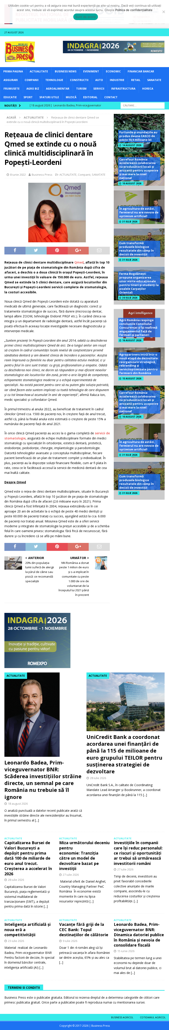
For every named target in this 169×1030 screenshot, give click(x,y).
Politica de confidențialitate (133, 10)
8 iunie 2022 (18, 175)
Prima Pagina (13, 71)
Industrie (117, 80)
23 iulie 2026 (16, 941)
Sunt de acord (85, 17)
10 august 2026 (131, 183)
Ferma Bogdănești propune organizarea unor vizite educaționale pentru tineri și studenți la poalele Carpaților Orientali (139, 283)
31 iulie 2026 (129, 221)
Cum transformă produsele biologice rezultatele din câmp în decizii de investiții (136, 248)
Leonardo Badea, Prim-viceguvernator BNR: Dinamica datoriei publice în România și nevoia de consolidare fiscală (139, 935)
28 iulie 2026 (98, 778)
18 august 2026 (18, 804)
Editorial (90, 97)
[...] (37, 820)
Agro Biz (32, 88)
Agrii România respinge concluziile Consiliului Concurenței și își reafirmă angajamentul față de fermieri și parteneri (138, 327)
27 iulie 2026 (71, 875)
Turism (81, 88)
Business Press (42, 175)
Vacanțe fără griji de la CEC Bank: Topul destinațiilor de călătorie (83, 929)
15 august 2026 (131, 378)
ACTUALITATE (39, 71)
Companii (32, 80)
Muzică (71, 97)
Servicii (98, 88)
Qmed (79, 262)
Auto (99, 80)
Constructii (79, 80)
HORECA (147, 88)
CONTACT (111, 97)
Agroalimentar (57, 88)
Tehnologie (54, 80)
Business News (65, 71)
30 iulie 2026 (129, 297)
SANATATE (154, 80)
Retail (135, 80)
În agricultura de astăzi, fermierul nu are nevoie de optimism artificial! (138, 212)
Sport (28, 97)
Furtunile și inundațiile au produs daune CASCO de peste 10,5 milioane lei (138, 136)
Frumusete (12, 88)
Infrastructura (123, 88)
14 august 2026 (131, 145)
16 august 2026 (131, 340)
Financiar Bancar (141, 71)
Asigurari (11, 80)
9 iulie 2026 (70, 941)
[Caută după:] (143, 105)
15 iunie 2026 (125, 951)
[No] (163, 11)
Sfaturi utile (49, 97)
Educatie (10, 97)
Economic (113, 71)
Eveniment (91, 71)
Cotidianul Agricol (153, 1017)
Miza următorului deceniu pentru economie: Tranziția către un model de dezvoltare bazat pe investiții (84, 855)
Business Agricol (122, 1017)
